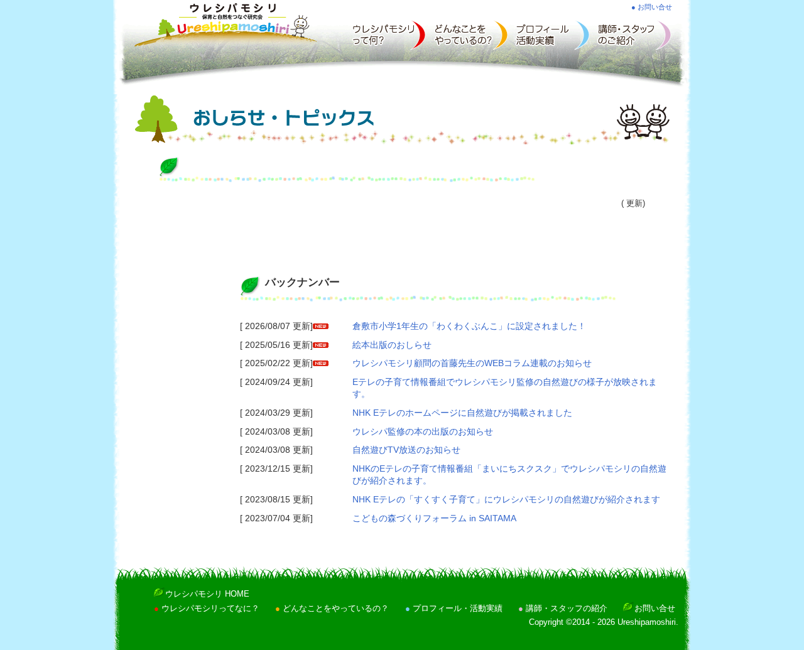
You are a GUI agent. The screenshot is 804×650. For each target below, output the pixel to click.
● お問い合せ (651, 7)
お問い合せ (654, 608)
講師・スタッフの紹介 (566, 608)
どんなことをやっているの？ (336, 608)
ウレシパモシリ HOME (207, 594)
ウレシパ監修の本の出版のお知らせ (422, 431)
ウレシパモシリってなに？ (210, 608)
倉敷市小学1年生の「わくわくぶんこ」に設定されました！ (469, 326)
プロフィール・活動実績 (458, 608)
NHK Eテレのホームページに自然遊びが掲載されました (462, 413)
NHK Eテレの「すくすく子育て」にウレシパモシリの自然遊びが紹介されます (506, 499)
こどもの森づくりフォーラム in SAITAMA (434, 518)
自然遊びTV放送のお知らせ (406, 450)
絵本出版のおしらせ (392, 345)
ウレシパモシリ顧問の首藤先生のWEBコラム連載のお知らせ (472, 363)
